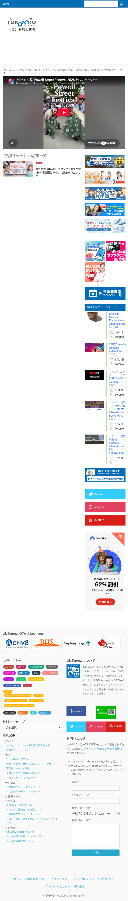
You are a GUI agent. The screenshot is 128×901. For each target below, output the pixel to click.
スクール (21, 667)
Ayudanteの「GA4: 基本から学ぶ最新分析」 (16, 700)
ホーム (17, 878)
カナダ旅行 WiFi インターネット (23, 791)
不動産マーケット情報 (18, 768)
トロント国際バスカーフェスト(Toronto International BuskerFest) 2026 (117, 410)
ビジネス (22, 713)
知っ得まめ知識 (36, 667)
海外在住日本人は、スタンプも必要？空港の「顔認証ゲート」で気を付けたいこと (58, 173)
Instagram (98, 726)
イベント (8, 679)
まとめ (39, 163)
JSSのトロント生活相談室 (36, 700)
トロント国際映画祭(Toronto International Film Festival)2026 (117, 444)
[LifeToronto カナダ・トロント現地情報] (21, 33)
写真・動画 (9, 713)
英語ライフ (44, 713)
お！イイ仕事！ (36, 679)
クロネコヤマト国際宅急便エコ (22, 773)
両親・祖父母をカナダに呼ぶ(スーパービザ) (29, 763)
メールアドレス (80, 794)
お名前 (76, 781)
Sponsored (52, 667)
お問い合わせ (106, 878)
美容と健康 (9, 673)
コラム (7, 692)
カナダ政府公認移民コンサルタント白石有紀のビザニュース (19, 705)
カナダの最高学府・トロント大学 (23, 836)
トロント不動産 (38, 695)
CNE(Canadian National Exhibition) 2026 (118, 349)
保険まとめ (26, 805)
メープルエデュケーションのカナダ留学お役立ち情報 (18, 695)
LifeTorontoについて (36, 878)
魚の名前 (11, 750)
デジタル (8, 667)
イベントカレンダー (83, 878)
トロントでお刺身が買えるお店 (33, 745)
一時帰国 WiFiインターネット (21, 786)
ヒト (33, 713)
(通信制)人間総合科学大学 (20, 831)
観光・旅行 (23, 673)
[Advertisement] (86, 40)
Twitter (79, 726)
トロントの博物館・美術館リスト (23, 809)
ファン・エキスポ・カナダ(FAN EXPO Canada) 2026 (117, 378)
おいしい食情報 (50, 673)
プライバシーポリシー (96, 748)
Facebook (77, 711)
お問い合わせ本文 (81, 820)
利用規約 (117, 748)
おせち (9, 745)
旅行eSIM (11, 805)
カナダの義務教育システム (20, 841)
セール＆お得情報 (12, 685)
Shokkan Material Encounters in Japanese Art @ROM (117, 320)
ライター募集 (60, 878)
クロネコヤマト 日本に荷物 (20, 777)
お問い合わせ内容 (81, 808)
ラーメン (24, 750)
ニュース (21, 679)
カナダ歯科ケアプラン (18, 759)
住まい (36, 673)
